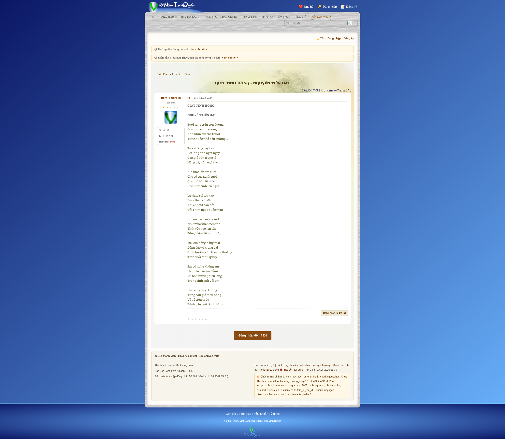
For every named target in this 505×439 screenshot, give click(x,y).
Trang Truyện (168, 16)
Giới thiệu (232, 413)
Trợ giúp (245, 413)
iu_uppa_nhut (264, 385)
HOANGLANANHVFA (322, 381)
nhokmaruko (333, 385)
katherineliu (279, 385)
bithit (316, 376)
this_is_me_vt (305, 390)
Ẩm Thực (284, 16)
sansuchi (274, 390)
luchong (313, 385)
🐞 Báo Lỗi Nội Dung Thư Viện (297, 369)
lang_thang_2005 (297, 385)
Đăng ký (349, 38)
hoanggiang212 (299, 381)
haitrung (284, 381)
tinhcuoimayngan (324, 390)
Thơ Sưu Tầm (181, 74)
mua (321, 385)
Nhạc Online (229, 16)
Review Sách (190, 16)
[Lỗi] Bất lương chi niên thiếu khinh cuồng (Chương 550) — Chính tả (310, 365)
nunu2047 (262, 390)
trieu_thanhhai (265, 394)
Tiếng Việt (300, 16)
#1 (188, 97)
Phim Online (249, 16)
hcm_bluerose (171, 97)
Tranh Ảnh (267, 16)
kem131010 (265, 369)
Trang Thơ (209, 16)
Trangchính (153, 17)
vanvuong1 (280, 394)
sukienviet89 (288, 390)
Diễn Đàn (162, 74)
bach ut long (304, 376)
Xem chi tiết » (199, 49)
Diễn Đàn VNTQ (321, 16)
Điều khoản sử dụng (266, 413)
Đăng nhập (334, 38)
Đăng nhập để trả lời (334, 313)
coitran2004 (272, 381)
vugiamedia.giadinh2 (299, 394)
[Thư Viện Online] (176, 7)
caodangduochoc (329, 376)
